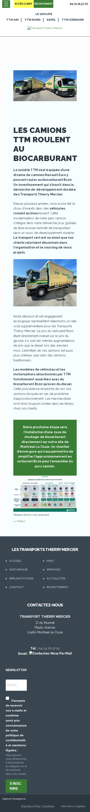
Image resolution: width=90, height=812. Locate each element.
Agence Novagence (14, 798)
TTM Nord (32, 19)
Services (53, 569)
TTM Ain (12, 19)
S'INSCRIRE (15, 786)
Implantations (21, 578)
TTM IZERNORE (73, 19)
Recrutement (43, 3)
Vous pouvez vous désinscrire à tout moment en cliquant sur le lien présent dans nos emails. (16, 764)
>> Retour (19, 521)
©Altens (28, 514)
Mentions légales (73, 806)
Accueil (15, 560)
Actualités (56, 578)
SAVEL (51, 19)
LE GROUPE (43, 14)
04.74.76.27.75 (79, 4)
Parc (50, 560)
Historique (18, 569)
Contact (16, 587)
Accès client (23, 3)
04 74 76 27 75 (49, 648)
